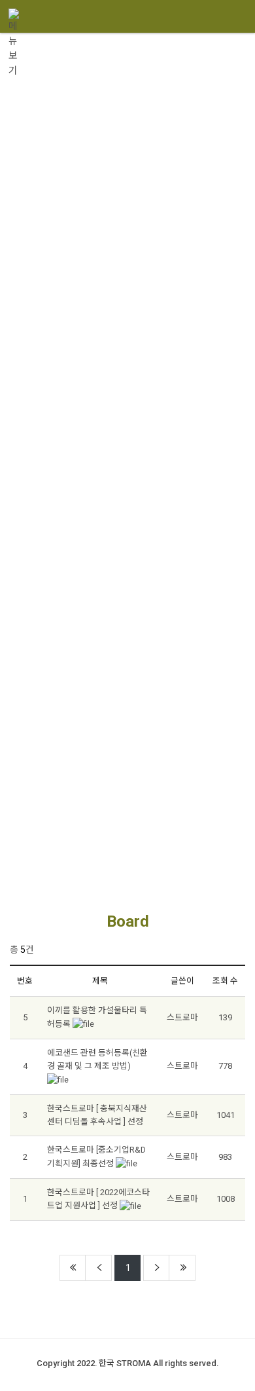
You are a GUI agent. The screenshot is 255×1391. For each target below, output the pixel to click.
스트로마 (182, 1017)
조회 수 (225, 981)
